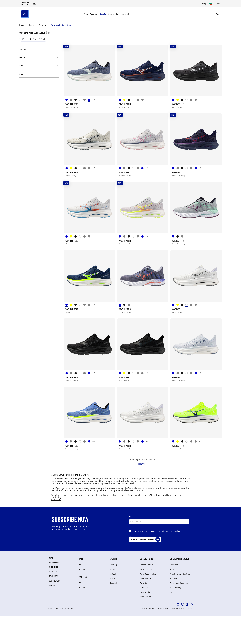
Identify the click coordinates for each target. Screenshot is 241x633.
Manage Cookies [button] (178, 608)
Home (21, 25)
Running (42, 25)
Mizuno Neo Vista (147, 565)
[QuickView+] (111, 49)
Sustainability (54, 580)
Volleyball (113, 578)
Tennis (112, 569)
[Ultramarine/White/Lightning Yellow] (67, 100)
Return (173, 569)
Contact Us (53, 571)
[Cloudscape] (139, 100)
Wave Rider (144, 583)
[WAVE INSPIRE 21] (196, 207)
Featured (124, 14)
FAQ (171, 592)
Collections (146, 558)
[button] (39, 49)
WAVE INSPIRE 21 (178, 240)
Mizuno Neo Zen (147, 569)
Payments (174, 565)
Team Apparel (54, 562)
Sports (103, 14)
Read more (56, 499)
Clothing (82, 569)
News (51, 558)
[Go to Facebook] (178, 604)
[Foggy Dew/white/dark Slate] (143, 100)
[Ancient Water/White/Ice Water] (72, 100)
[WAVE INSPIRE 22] (89, 70)
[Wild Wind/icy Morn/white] (90, 100)
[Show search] (218, 13)
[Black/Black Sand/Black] (76, 100)
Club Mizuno (53, 567)
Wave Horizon (145, 596)
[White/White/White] (134, 100)
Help (204, 3)
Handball (113, 583)
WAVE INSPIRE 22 (71, 104)
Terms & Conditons (148, 608)
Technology (53, 576)
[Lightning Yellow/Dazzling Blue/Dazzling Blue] (125, 100)
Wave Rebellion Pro (148, 574)
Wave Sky (144, 587)
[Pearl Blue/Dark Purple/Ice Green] (183, 236)
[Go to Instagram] (182, 604)
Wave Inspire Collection (61, 25)
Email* (131, 516)
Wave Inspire (145, 578)
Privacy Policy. (175, 531)
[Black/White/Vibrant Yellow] (178, 236)
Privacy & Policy (163, 608)
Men (86, 14)
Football (112, 574)
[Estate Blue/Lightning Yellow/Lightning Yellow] (121, 100)
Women (93, 14)
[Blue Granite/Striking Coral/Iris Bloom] (174, 236)
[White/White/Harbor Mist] (81, 100)
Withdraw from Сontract (180, 574)
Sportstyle (113, 14)
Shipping (173, 578)
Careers (52, 585)
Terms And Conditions (179, 583)
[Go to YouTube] (191, 604)
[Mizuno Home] (25, 3)
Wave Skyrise (145, 592)
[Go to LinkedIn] (187, 604)
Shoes (81, 565)
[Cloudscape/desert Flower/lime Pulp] (85, 100)
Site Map (190, 608)
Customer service (179, 558)
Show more (142, 464)
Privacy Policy (175, 587)
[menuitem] (86, 13)
